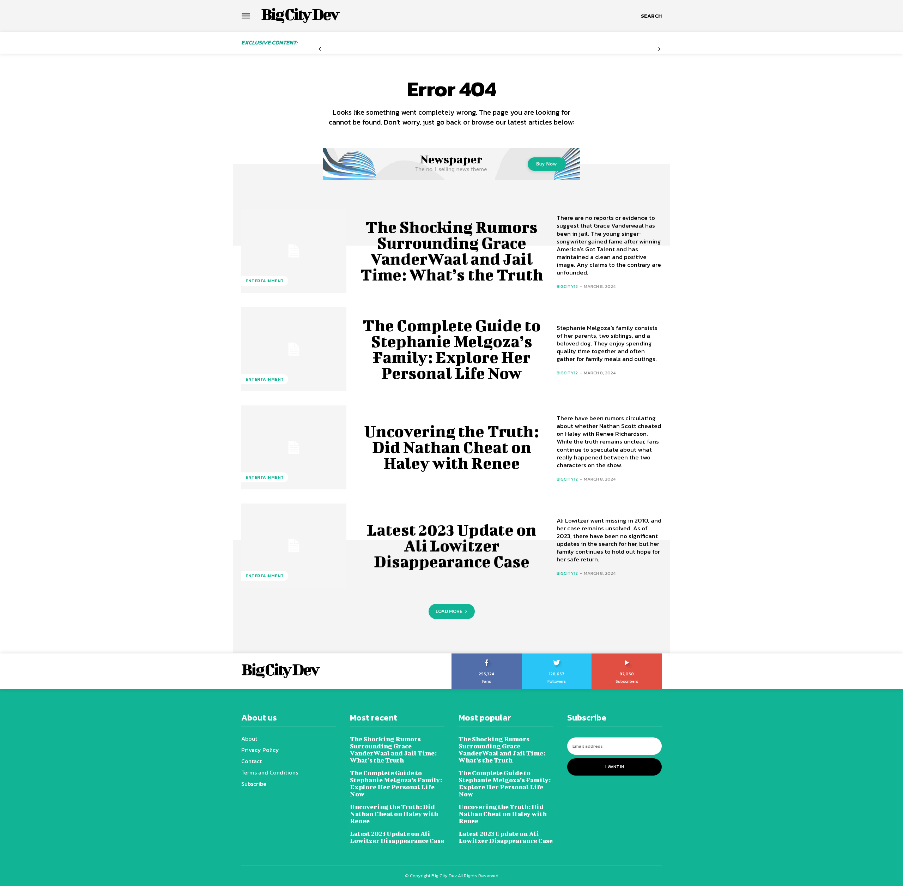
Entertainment (265, 281)
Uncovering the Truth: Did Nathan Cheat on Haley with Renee (451, 447)
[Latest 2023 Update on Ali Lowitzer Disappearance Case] (293, 545)
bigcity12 (567, 286)
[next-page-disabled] (659, 49)
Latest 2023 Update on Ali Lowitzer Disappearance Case (452, 545)
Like (486, 656)
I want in (614, 767)
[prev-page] (319, 49)
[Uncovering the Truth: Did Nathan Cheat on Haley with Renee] (293, 447)
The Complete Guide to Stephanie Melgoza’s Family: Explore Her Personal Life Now (452, 349)
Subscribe (627, 656)
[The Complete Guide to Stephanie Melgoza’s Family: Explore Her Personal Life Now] (293, 349)
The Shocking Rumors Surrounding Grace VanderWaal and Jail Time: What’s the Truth (451, 251)
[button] (651, 16)
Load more (449, 611)
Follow (556, 656)
